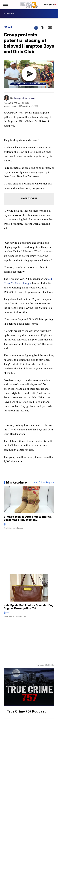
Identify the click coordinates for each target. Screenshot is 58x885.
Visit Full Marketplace (44, 482)
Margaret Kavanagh (24, 98)
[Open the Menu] (5, 5)
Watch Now (49, 5)
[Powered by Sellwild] (49, 665)
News (8, 27)
